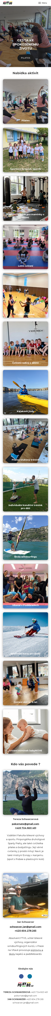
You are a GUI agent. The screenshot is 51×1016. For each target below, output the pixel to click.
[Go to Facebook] (21, 976)
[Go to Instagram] (29, 976)
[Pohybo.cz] (7, 2)
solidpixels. (35, 1010)
